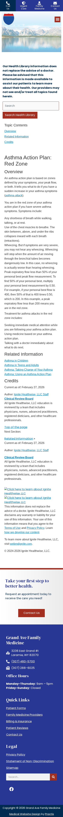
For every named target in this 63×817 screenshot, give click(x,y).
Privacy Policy (35, 527)
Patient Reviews (17, 728)
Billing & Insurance (19, 721)
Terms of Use (12, 527)
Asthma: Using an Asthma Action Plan (27, 374)
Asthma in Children (16, 360)
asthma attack (13, 195)
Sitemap (12, 768)
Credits (8, 141)
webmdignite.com (21, 543)
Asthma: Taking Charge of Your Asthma (28, 369)
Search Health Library (20, 115)
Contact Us (14, 734)
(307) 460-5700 (23, 661)
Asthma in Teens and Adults (21, 365)
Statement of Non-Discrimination (30, 761)
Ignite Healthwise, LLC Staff (31, 450)
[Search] (53, 776)
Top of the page (15, 427)
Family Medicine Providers (24, 715)
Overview (10, 131)
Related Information (16, 136)
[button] (57, 19)
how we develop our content (21, 532)
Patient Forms (16, 708)
